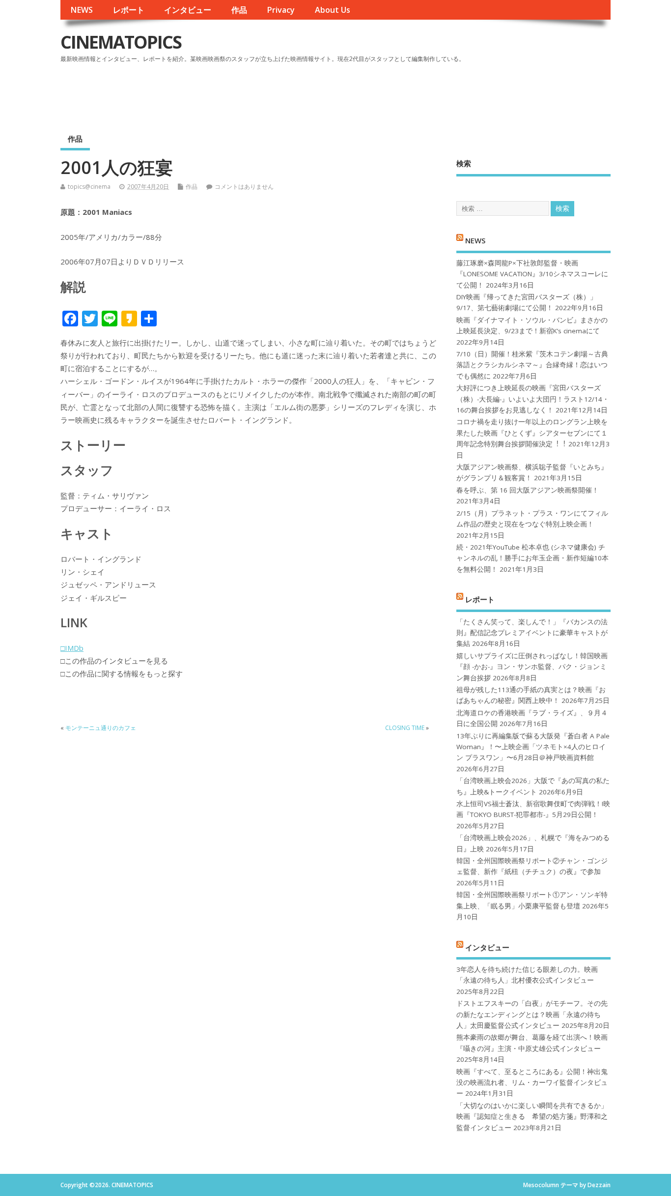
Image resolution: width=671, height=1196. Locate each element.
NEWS (81, 9)
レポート (128, 9)
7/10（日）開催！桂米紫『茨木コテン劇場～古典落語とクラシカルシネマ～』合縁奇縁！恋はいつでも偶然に (532, 365)
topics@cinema (89, 186)
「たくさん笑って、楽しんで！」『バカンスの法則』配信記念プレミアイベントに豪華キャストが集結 (532, 632)
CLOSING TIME (404, 728)
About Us (332, 9)
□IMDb (72, 648)
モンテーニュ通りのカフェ (100, 728)
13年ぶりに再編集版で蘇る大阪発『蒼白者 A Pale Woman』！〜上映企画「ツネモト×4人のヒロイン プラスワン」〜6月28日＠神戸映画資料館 (533, 746)
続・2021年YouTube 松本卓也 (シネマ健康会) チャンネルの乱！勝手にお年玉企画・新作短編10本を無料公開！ (532, 558)
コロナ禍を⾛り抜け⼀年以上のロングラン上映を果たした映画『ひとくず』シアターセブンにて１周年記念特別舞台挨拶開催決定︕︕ (532, 432)
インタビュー (187, 9)
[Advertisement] (423, 93)
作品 (239, 9)
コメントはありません (244, 186)
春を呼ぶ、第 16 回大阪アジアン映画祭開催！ (527, 490)
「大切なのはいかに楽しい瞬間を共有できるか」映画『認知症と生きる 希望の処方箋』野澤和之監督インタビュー (532, 1116)
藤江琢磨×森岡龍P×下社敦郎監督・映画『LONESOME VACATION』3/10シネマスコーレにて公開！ (532, 274)
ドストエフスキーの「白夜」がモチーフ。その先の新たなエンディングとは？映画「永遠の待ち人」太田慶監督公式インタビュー (532, 1014)
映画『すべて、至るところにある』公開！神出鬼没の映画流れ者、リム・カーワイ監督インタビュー (532, 1082)
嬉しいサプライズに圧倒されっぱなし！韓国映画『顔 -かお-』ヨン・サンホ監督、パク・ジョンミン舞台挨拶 (532, 666)
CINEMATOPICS (120, 42)
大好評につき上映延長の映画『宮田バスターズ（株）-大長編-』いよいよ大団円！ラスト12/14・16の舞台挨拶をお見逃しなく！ (532, 398)
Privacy (281, 9)
